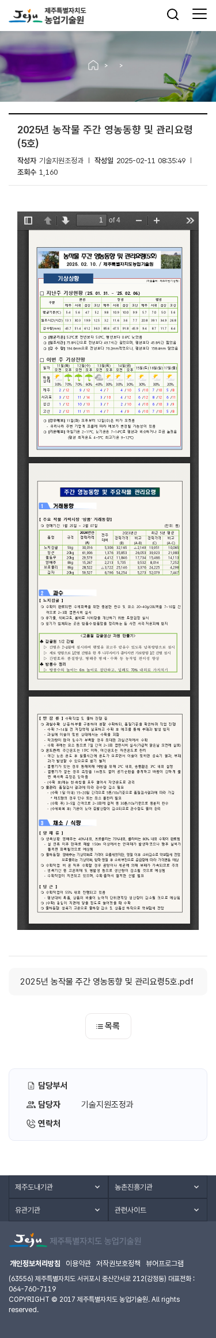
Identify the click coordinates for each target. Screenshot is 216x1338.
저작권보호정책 (118, 1263)
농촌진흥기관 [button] (134, 1187)
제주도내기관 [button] (34, 1187)
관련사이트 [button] (130, 1210)
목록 (112, 1026)
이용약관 (78, 1263)
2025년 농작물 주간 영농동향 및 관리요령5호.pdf (107, 981)
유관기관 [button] (27, 1210)
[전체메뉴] (199, 14)
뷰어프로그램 (165, 1263)
